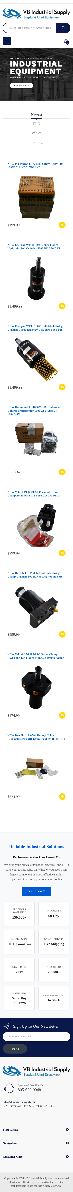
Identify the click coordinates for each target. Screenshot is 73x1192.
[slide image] (36, 74)
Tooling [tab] (36, 142)
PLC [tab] (36, 124)
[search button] (63, 28)
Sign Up (15, 1049)
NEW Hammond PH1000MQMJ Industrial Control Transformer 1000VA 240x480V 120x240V (33, 411)
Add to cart (62, 225)
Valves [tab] (36, 133)
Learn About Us (36, 891)
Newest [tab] (36, 114)
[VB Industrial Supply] (36, 13)
